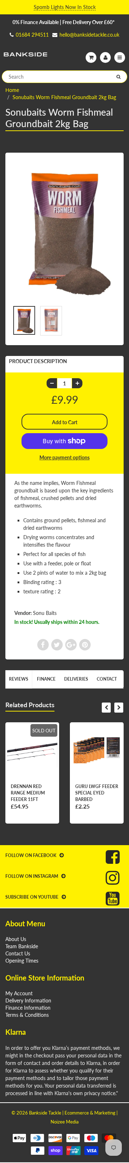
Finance (46, 679)
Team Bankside (21, 946)
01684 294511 (32, 35)
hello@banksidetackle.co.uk (89, 35)
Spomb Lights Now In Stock (65, 7)
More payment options (64, 457)
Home (12, 90)
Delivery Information (28, 1000)
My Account (19, 993)
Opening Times (21, 961)
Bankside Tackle (45, 1113)
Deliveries (76, 679)
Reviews (18, 679)
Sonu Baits (45, 613)
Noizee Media (64, 1122)
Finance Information (28, 1008)
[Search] (118, 77)
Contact (107, 679)
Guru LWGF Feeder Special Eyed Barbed (96, 793)
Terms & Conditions (27, 1015)
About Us (15, 939)
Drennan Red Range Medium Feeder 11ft (28, 793)
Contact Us (17, 953)
